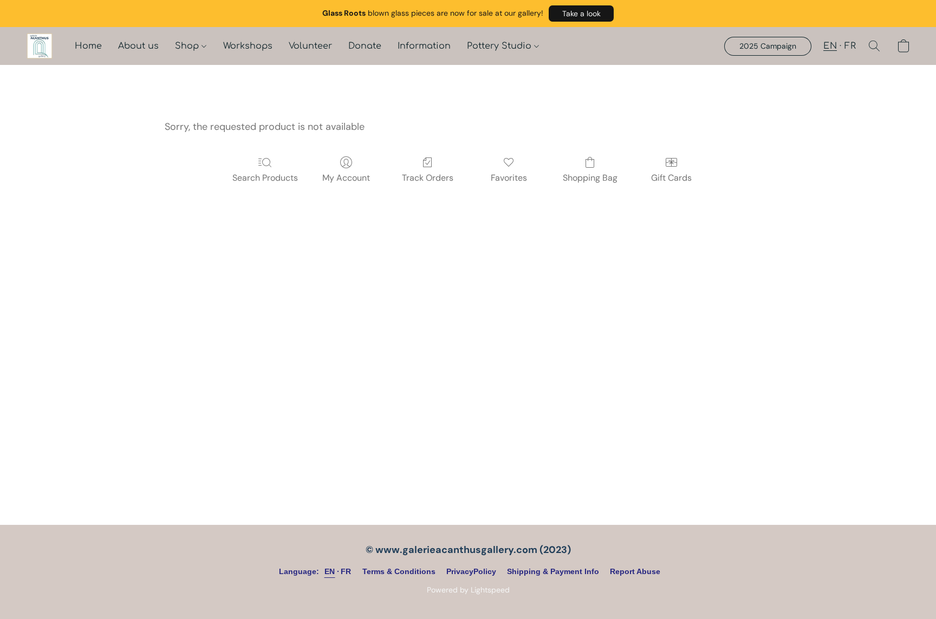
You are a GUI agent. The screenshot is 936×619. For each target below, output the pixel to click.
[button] (581, 13)
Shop (188, 46)
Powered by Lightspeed (468, 590)
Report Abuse (635, 571)
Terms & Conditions (398, 571)
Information (424, 46)
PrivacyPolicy (471, 571)
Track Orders (427, 177)
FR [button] (850, 46)
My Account (346, 177)
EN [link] (329, 571)
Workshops (247, 46)
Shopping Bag (590, 177)
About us (138, 46)
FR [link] (346, 571)
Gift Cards (671, 177)
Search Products (265, 177)
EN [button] (830, 46)
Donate (364, 46)
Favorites (509, 177)
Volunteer (310, 46)
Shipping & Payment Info (553, 571)
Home (88, 46)
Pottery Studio (500, 46)
